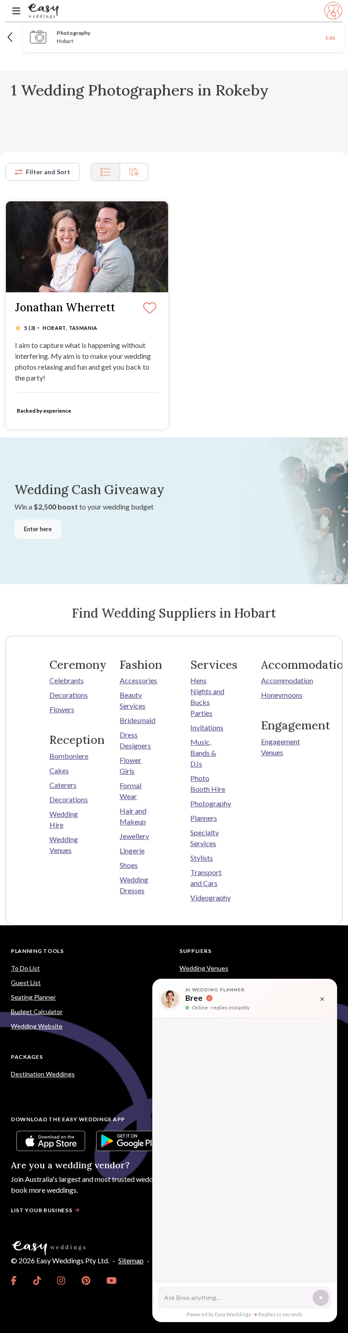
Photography (209, 803)
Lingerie (132, 850)
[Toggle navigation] (16, 11)
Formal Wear (130, 790)
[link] (14, 1280)
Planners (203, 818)
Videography (209, 897)
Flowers (61, 709)
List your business (41, 1210)
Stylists (201, 857)
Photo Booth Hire (207, 783)
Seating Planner (33, 997)
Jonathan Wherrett (65, 307)
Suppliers (195, 950)
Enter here (38, 529)
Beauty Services (132, 700)
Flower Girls (130, 765)
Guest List (26, 982)
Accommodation (280, 680)
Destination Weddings (43, 1074)
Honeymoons (280, 694)
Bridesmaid (137, 720)
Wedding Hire (63, 819)
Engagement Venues (280, 747)
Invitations (206, 727)
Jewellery (134, 836)
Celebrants (66, 680)
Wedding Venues (63, 844)
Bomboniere (68, 756)
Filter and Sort (48, 172)
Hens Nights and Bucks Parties (207, 696)
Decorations (68, 694)
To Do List (25, 968)
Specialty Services (204, 837)
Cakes (59, 770)
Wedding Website (37, 1026)
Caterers (63, 785)
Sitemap (131, 1260)
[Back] (11, 37)
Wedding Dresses (134, 885)
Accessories (138, 680)
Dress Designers (135, 740)
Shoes (129, 865)
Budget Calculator (37, 1011)
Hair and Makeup (133, 816)
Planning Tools (37, 950)
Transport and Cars (206, 877)
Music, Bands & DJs (203, 753)
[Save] (149, 308)
